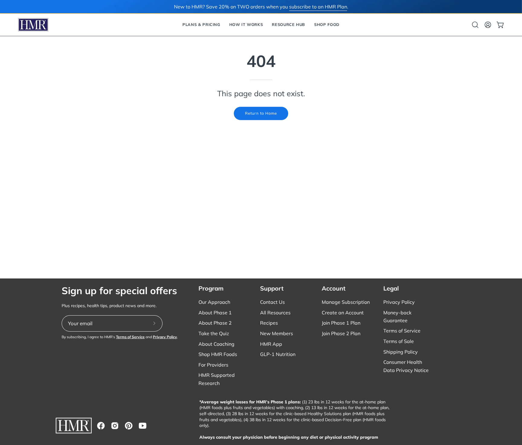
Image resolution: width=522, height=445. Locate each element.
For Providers (213, 365)
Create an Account (343, 313)
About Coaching (216, 344)
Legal (391, 288)
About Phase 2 (215, 323)
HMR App (271, 344)
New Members (276, 333)
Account (334, 288)
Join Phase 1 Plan (341, 323)
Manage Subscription (346, 302)
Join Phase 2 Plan (341, 333)
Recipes (269, 323)
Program (211, 288)
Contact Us (272, 302)
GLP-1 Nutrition (277, 354)
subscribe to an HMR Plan (318, 7)
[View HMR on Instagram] (114, 425)
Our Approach (214, 302)
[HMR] (33, 24)
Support (272, 288)
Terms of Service (130, 337)
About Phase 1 (215, 313)
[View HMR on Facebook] (100, 425)
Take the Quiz (213, 333)
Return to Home (261, 113)
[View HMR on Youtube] (142, 425)
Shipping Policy (400, 352)
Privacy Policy (165, 337)
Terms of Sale (398, 341)
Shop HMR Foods (217, 354)
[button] (201, 25)
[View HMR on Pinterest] (128, 425)
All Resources (275, 313)
